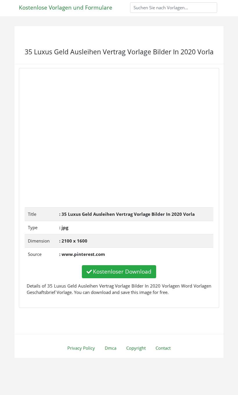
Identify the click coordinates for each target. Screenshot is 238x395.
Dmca (110, 348)
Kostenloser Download (122, 271)
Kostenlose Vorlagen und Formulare (65, 7)
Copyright (136, 348)
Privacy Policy (81, 348)
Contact (163, 348)
